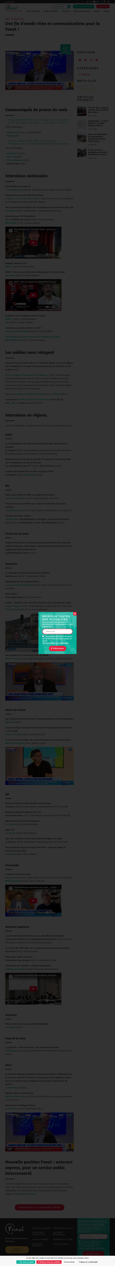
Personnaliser (69, 1262)
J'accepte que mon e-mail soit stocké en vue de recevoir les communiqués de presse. (57, 639)
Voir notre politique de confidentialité (55, 643)
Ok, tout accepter (26, 1262)
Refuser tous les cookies (49, 1262)
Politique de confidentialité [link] (88, 1262)
